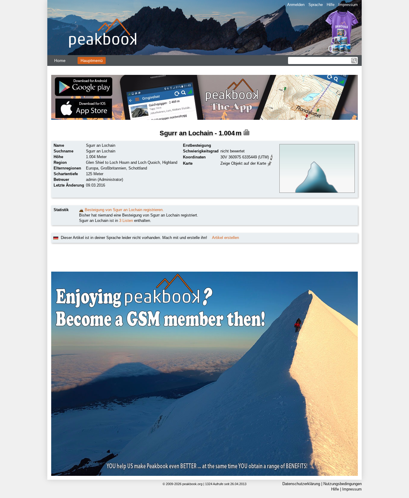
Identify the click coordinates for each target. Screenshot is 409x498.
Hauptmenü (92, 60)
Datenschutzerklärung (301, 484)
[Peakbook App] (204, 97)
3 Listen (126, 220)
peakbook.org (192, 484)
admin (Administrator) (104, 179)
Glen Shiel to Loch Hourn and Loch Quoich (123, 162)
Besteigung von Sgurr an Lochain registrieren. (124, 210)
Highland (169, 162)
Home (60, 60)
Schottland (137, 168)
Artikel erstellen (225, 237)
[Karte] (269, 163)
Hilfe (330, 4)
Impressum (348, 4)
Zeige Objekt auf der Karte (243, 163)
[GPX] (271, 157)
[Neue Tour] (81, 210)
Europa (92, 168)
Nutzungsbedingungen (342, 484)
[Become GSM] (204, 374)
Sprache (315, 4)
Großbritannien (113, 168)
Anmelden (296, 4)
